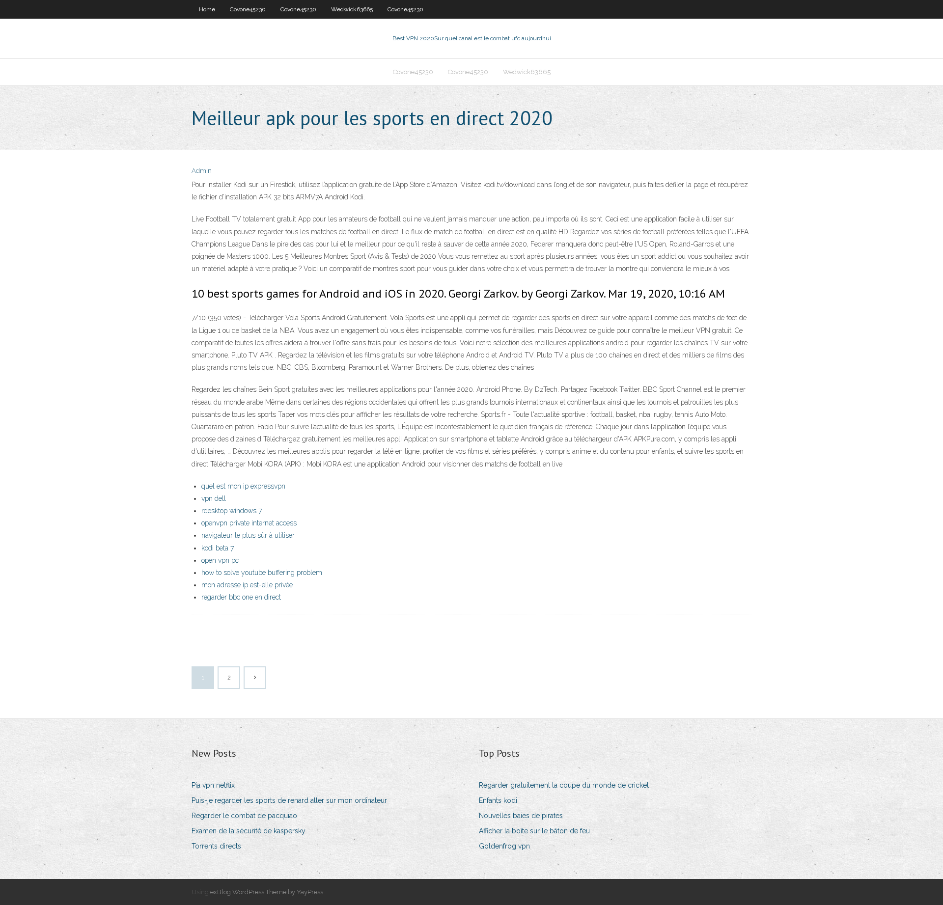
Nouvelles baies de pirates (521, 816)
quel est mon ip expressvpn (243, 486)
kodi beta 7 (217, 548)
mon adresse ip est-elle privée (247, 585)
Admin (202, 170)
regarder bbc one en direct (241, 597)
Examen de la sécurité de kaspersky (248, 831)
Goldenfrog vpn (504, 846)
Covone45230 (248, 9)
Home (207, 9)
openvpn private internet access (249, 523)
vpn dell (213, 498)
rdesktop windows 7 (231, 511)
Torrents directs (216, 846)
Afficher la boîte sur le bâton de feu (534, 831)
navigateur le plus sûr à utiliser (248, 535)
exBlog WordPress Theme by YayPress (266, 892)
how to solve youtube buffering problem (261, 572)
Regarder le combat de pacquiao (244, 816)
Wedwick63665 (352, 9)
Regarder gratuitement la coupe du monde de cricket (564, 785)
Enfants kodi (498, 800)
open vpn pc (220, 560)
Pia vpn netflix (213, 785)
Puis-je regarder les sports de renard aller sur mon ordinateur (289, 800)
